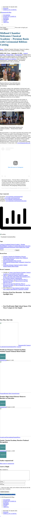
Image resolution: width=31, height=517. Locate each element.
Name (2, 481)
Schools (8, 346)
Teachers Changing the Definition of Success (14, 256)
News (18, 437)
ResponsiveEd (13, 188)
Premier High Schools (9, 393)
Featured (2, 393)
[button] (0, 516)
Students (12, 346)
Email (2, 483)
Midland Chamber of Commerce (11, 246)
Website (2, 484)
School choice (15, 247)
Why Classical (17, 346)
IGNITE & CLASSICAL (9, 501)
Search (5, 29)
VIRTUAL (6, 507)
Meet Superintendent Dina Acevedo (12, 260)
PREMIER (6, 504)
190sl (4, 275)
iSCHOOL (6, 502)
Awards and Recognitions (6, 437)
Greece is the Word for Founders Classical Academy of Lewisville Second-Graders (16, 273)
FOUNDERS (6, 499)
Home (1, 49)
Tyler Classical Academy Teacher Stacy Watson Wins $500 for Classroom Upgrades (16, 288)
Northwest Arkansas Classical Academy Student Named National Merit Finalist (15, 265)
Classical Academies (5, 244)
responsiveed (3, 360)
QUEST (5, 505)
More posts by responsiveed (7, 463)
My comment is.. (4, 469)
